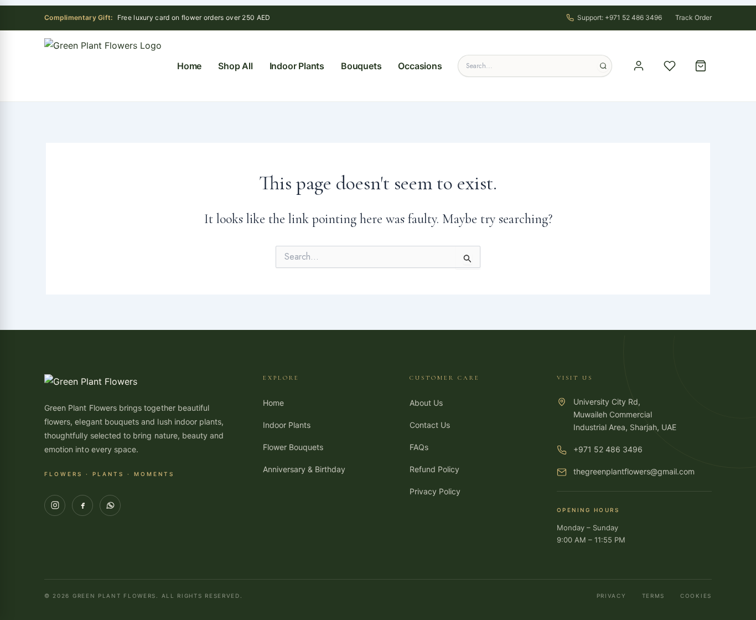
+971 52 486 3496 (608, 449)
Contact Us (430, 425)
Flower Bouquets (293, 447)
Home (189, 65)
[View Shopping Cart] (701, 66)
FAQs (419, 447)
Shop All (235, 65)
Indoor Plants (297, 65)
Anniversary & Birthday (304, 469)
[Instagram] (54, 505)
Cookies (696, 595)
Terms (653, 595)
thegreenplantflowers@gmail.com (634, 471)
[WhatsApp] (110, 505)
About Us (426, 402)
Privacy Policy (435, 491)
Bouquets (361, 65)
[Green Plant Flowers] (103, 66)
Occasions (420, 65)
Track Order (693, 17)
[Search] (603, 66)
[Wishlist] (670, 66)
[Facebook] (82, 505)
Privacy (611, 595)
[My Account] (639, 66)
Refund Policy (434, 469)
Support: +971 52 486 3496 (619, 17)
